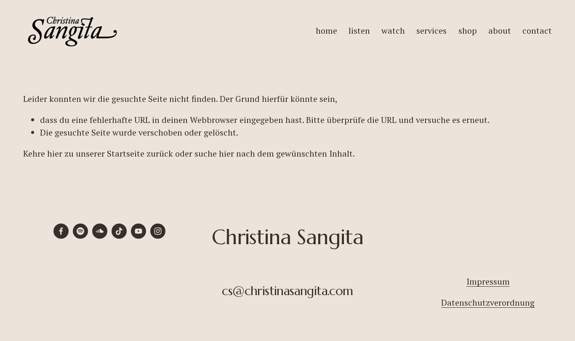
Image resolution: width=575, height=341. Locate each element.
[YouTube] (138, 231)
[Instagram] (157, 231)
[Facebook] (61, 231)
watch (393, 30)
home (326, 30)
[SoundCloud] (99, 231)
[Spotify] (80, 231)
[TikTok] (119, 231)
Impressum (488, 281)
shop (467, 30)
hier (54, 153)
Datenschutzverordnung (488, 302)
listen (359, 30)
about (499, 30)
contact (537, 30)
